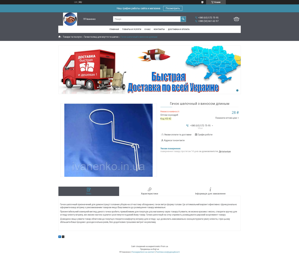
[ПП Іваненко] (70, 19)
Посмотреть (173, 8)
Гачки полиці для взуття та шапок (101, 37)
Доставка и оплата (179, 29)
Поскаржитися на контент (143, 252)
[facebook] (59, 237)
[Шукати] (183, 19)
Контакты (159, 29)
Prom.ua (164, 246)
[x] (63, 237)
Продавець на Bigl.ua (149, 249)
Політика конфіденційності (168, 252)
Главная (114, 29)
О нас (147, 29)
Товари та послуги (72, 37)
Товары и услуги (131, 29)
